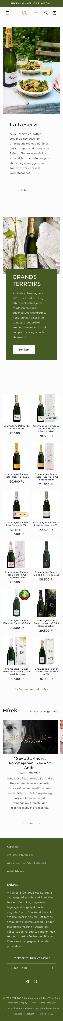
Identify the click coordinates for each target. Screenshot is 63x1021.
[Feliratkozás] (52, 968)
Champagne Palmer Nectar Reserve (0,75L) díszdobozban (46, 477)
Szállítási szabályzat (23, 1013)
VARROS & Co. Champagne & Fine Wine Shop (36, 998)
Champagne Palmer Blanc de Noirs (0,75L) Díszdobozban (46, 623)
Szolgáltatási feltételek (47, 1008)
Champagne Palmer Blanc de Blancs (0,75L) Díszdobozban (16, 671)
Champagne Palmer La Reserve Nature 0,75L (46, 523)
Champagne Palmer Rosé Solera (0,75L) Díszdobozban (16, 575)
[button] (7, 13)
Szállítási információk (20, 855)
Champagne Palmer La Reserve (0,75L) (17, 427)
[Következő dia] (39, 823)
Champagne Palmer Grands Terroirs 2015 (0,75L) (46, 671)
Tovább (21, 190)
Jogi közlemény (45, 1013)
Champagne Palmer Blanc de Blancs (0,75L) (16, 622)
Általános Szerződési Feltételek (27, 863)
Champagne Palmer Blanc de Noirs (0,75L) (46, 573)
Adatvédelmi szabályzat (20, 1008)
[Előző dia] (23, 823)
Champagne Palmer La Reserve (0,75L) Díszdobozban (46, 429)
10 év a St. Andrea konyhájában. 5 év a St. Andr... (30, 763)
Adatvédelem (15, 871)
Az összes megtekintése (31, 689)
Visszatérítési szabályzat (43, 1002)
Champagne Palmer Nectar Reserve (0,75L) (17, 475)
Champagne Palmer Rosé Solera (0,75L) (16, 523)
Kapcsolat (13, 846)
